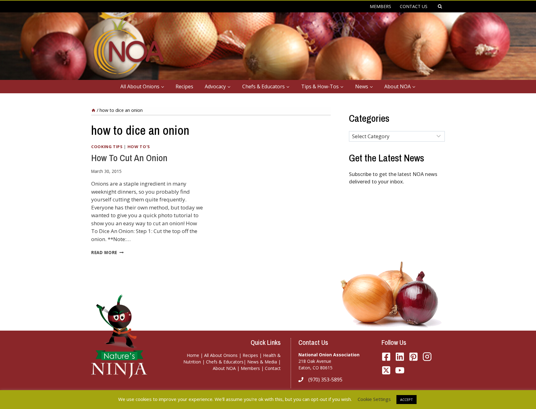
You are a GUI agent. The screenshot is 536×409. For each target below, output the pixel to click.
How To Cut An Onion (129, 158)
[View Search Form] (440, 6)
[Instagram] (427, 356)
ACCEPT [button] (406, 399)
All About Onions (221, 355)
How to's (138, 146)
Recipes (184, 86)
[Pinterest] (413, 356)
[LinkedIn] (399, 356)
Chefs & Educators (224, 362)
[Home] (93, 110)
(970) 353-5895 (325, 379)
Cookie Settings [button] (374, 399)
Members (250, 368)
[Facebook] (386, 356)
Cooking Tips (107, 146)
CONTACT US (413, 6)
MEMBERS (380, 6)
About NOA (224, 368)
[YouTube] (386, 370)
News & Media (262, 362)
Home (193, 355)
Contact (273, 368)
